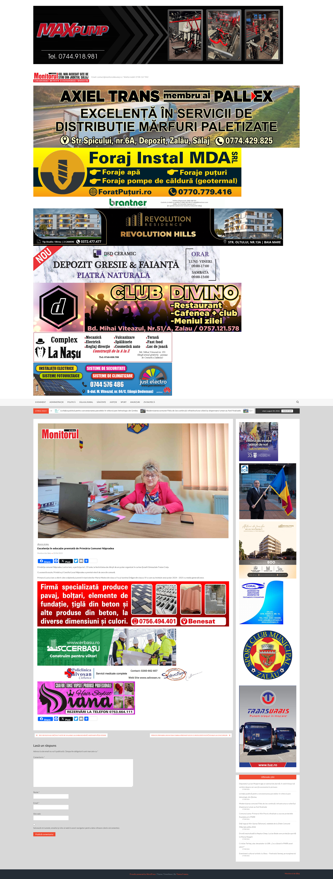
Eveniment (40, 402)
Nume (36, 792)
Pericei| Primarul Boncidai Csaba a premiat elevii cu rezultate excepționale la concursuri (189, 735)
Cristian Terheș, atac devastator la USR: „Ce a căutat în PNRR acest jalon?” (266, 845)
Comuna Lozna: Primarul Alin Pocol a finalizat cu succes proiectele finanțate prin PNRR (206, 411)
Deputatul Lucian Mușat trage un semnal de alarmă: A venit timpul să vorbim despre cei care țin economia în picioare (267, 785)
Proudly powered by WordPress (143, 874)
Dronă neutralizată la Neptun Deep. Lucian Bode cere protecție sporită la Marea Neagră (267, 835)
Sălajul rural (86, 402)
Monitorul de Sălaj (44, 553)
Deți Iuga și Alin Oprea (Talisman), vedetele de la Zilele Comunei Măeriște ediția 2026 (264, 825)
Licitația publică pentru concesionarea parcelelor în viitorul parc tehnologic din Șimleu (265, 795)
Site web (37, 814)
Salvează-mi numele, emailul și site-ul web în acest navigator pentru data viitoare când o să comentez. (76, 828)
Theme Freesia (182, 874)
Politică (71, 402)
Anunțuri (135, 402)
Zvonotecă (149, 402)
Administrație (57, 402)
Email (36, 803)
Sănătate (101, 402)
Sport (123, 402)
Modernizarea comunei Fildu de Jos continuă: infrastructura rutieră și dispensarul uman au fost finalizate (112, 411)
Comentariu (39, 757)
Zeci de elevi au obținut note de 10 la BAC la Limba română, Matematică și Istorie (72, 735)
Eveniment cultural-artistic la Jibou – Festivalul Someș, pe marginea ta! (267, 853)
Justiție (113, 402)
